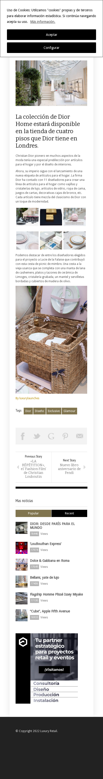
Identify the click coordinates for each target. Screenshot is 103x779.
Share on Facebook (23, 436)
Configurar (51, 48)
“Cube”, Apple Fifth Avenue (50, 611)
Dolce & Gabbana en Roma (49, 561)
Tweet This (37, 436)
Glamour (69, 411)
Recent (69, 513)
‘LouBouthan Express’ (45, 544)
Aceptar (51, 35)
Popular (33, 513)
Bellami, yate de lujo (44, 577)
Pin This (65, 436)
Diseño (39, 411)
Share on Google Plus (51, 436)
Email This (80, 436)
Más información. (42, 22)
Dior (28, 411)
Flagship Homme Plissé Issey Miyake (56, 594)
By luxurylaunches (27, 398)
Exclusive (54, 411)
